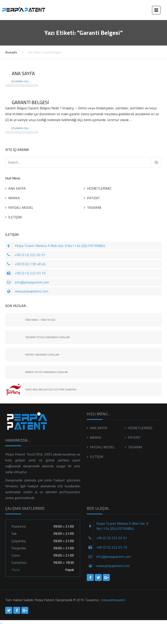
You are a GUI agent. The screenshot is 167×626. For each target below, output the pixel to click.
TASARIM (94, 207)
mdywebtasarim (113, 599)
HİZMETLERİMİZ (99, 188)
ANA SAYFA (17, 188)
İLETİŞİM (15, 217)
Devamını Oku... (21, 81)
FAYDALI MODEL (20, 207)
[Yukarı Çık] (1, 623)
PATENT (93, 198)
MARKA (14, 198)
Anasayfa (11, 52)
